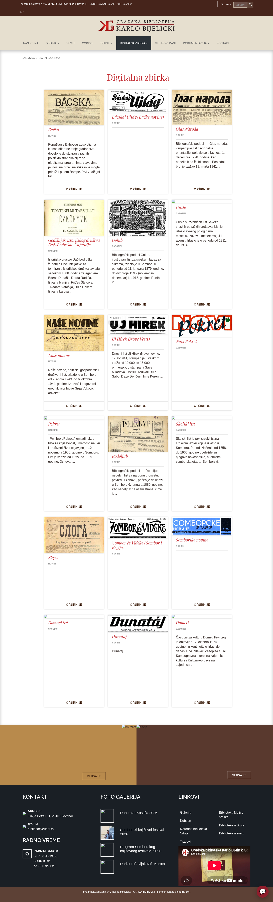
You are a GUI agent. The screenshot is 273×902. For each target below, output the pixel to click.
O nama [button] (51, 43)
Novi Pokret (186, 341)
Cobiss (87, 43)
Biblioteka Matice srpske (231, 815)
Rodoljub (120, 456)
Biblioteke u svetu (231, 833)
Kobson (185, 820)
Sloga (53, 557)
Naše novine (59, 355)
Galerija (185, 812)
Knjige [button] (105, 43)
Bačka (53, 129)
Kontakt (223, 43)
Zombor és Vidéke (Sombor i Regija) (137, 545)
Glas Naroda (187, 129)
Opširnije (74, 189)
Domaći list (58, 622)
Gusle (181, 207)
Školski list (185, 424)
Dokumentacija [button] (195, 43)
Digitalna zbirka (49, 58)
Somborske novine (192, 539)
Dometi (182, 622)
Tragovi (185, 841)
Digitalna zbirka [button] (133, 43)
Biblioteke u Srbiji (231, 825)
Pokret (54, 424)
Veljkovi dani (165, 43)
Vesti (71, 43)
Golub (117, 240)
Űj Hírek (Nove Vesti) (131, 339)
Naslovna (30, 43)
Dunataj (119, 636)
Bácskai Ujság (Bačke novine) (138, 117)
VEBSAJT (94, 776)
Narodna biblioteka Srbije (193, 831)
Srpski (225, 4)
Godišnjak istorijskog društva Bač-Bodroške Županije (74, 242)
